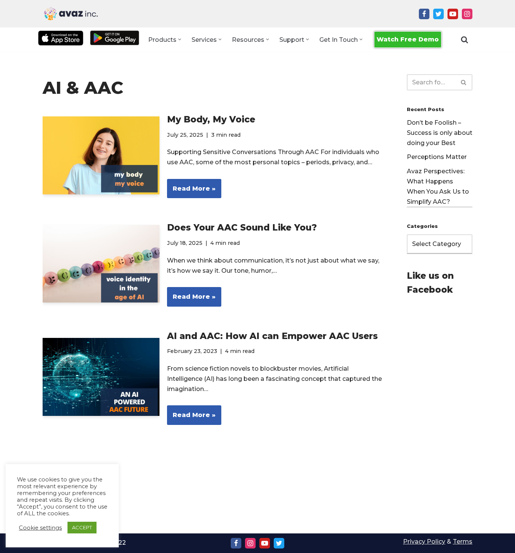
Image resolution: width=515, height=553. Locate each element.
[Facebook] (424, 14)
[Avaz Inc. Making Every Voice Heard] (71, 14)
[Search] (464, 39)
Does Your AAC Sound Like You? (242, 227)
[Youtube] (453, 14)
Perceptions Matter (437, 156)
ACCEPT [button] (82, 527)
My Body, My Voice (211, 119)
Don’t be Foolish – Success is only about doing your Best (439, 133)
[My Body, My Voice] (101, 155)
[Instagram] (467, 14)
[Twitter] (438, 14)
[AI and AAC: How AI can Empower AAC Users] (101, 377)
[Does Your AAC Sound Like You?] (101, 264)
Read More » (191, 192)
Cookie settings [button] (40, 527)
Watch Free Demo (408, 39)
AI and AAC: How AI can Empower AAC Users (272, 336)
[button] (179, 39)
